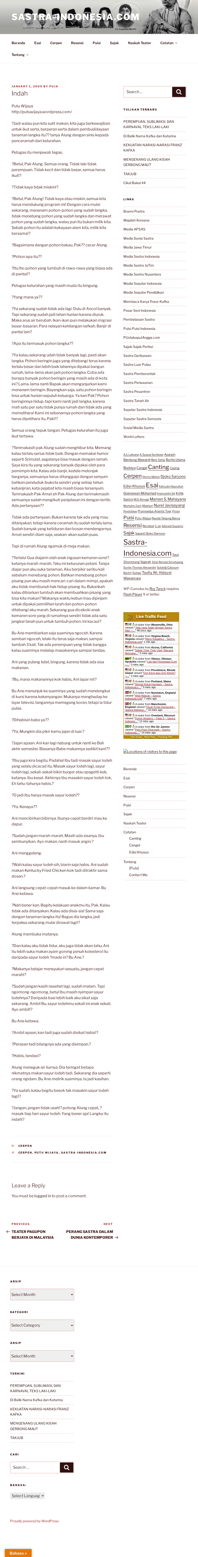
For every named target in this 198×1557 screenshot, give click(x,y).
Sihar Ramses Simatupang (167, 562)
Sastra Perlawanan (138, 383)
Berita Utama (175, 460)
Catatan (166, 43)
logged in (42, 1196)
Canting (158, 467)
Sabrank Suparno (172, 526)
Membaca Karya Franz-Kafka (146, 301)
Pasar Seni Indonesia (139, 310)
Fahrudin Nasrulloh (171, 486)
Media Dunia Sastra (138, 238)
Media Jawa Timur (137, 247)
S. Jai (158, 526)
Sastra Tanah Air (136, 401)
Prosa (176, 511)
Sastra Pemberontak (139, 374)
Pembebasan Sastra (139, 319)
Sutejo (136, 572)
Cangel (141, 468)
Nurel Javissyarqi (169, 505)
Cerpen (56, 43)
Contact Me (138, 875)
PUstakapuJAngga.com (141, 337)
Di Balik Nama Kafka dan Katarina (149, 136)
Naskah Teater (139, 43)
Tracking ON (165, 737)
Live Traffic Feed (151, 617)
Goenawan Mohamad (139, 493)
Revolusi (148, 526)
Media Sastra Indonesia (141, 256)
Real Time (150, 737)
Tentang (18, 55)
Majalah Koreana (136, 220)
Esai (37, 43)
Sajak (114, 43)
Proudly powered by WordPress (34, 1521)
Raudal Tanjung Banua (166, 518)
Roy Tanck (157, 589)
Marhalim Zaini (132, 505)
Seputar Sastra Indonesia (142, 410)
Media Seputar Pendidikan (143, 292)
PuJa (53, 86)
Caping (174, 468)
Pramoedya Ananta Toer (154, 511)
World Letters (133, 437)
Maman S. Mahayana (168, 499)
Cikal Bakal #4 (134, 183)
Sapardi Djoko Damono (150, 533)
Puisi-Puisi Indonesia (139, 328)
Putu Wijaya (47, 1152)
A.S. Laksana (131, 454)
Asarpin (169, 454)
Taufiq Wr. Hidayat (157, 572)
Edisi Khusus (134, 486)
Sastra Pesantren (136, 391)
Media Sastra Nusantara (142, 274)
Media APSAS (134, 229)
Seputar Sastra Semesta (142, 419)
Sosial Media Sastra (138, 428)
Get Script (136, 737)
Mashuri (147, 505)
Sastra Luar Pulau (137, 364)
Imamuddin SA (166, 493)
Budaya (129, 468)
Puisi (97, 43)
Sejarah (145, 562)
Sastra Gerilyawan (137, 355)
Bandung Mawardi (136, 460)
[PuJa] (134, 868)
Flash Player (132, 594)
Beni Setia (158, 460)
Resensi (77, 43)
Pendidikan (130, 511)
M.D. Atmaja (141, 499)
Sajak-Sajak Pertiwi (138, 347)
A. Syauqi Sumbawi (151, 454)
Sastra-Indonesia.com (76, 17)
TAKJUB (129, 174)
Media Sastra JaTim (138, 265)
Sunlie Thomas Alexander (139, 567)
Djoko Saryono (173, 476)
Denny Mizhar (151, 476)
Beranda (18, 43)
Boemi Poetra (134, 211)
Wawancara (132, 578)
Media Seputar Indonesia (142, 283)
